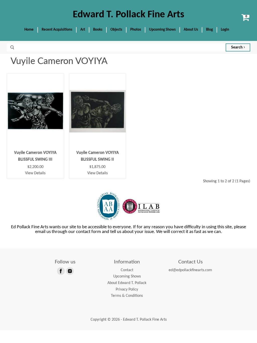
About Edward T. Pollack (126, 283)
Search (237, 47)
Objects (116, 30)
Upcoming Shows (162, 30)
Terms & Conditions (127, 296)
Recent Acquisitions (57, 30)
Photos (135, 30)
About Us (191, 30)
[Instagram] (69, 270)
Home (29, 30)
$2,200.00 (35, 167)
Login (225, 30)
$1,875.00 (97, 167)
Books (97, 30)
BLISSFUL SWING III (35, 159)
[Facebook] (60, 270)
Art (82, 30)
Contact (127, 270)
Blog (209, 30)
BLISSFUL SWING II (97, 159)
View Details (35, 173)
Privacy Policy (127, 290)
